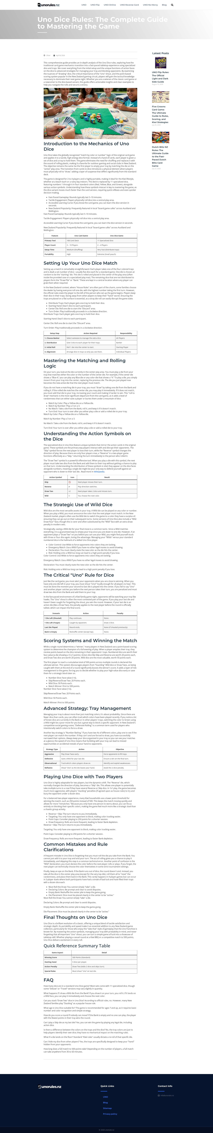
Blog (164, 5)
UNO (83, 5)
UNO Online (110, 5)
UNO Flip (95, 5)
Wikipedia (99, 472)
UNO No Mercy (150, 5)
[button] (172, 5)
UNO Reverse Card (129, 5)
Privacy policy (110, 1114)
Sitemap (107, 1108)
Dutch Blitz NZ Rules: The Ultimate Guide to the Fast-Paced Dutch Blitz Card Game (160, 156)
